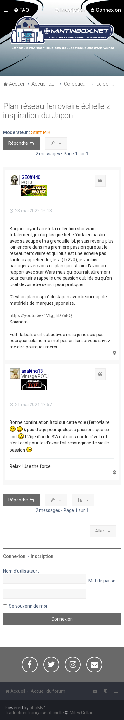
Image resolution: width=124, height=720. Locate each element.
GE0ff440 (30, 177)
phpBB (36, 707)
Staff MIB (41, 132)
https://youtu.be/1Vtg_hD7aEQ (41, 315)
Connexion (14, 556)
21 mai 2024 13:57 (33, 404)
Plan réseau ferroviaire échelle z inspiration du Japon (56, 111)
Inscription (42, 556)
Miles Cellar (81, 712)
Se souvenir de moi (28, 605)
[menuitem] (21, 9)
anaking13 (32, 370)
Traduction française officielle (34, 712)
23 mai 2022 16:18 (33, 210)
